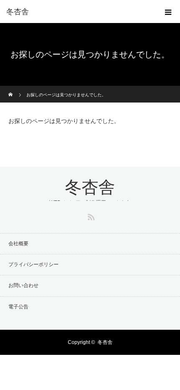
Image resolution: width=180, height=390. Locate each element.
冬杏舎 (17, 12)
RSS (90, 215)
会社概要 (18, 243)
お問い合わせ (23, 285)
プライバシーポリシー (33, 264)
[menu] (168, 11)
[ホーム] (11, 89)
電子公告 (18, 307)
